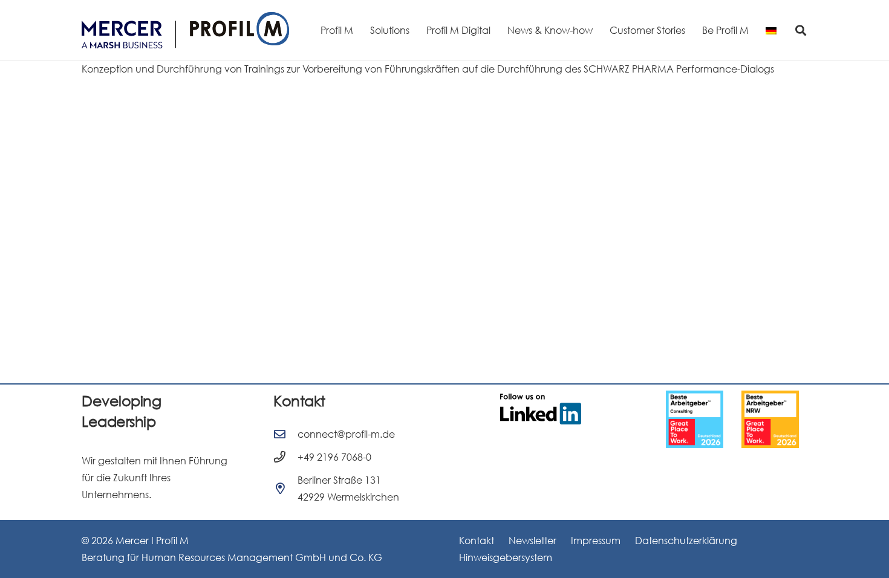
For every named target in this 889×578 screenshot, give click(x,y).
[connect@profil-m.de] (285, 434)
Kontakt (476, 540)
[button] (801, 30)
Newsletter (532, 540)
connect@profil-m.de (346, 434)
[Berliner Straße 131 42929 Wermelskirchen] (285, 488)
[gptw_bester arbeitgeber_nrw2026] (714, 419)
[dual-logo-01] (185, 30)
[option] (714, 419)
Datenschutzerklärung (686, 540)
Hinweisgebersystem (505, 557)
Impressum (595, 540)
